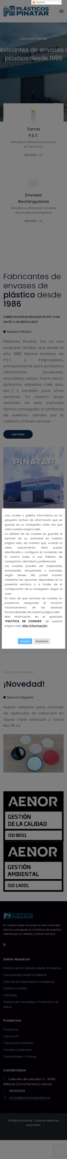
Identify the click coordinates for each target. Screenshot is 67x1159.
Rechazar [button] (42, 641)
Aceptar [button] (25, 641)
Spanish (40, 2)
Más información (34, 626)
